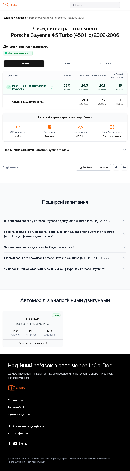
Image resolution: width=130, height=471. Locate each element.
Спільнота (15, 400)
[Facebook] (9, 444)
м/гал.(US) (65, 63)
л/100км (24, 63)
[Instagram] (21, 444)
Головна (8, 17)
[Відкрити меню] (124, 5)
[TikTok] (27, 444)
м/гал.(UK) (106, 63)
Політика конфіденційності (27, 426)
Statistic (21, 17)
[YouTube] (15, 444)
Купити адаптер (19, 414)
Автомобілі (16, 407)
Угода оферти (18, 433)
